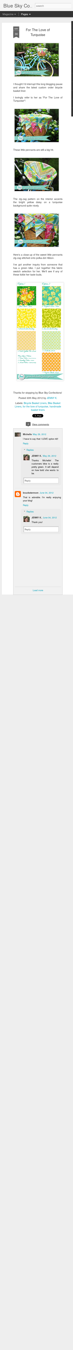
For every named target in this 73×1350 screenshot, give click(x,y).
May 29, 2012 (39, 434)
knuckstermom (31, 492)
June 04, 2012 (46, 492)
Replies (30, 449)
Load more (38, 590)
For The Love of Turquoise (38, 32)
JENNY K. (52, 398)
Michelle (27, 434)
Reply (26, 443)
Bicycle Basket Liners (35, 403)
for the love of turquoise (35, 406)
